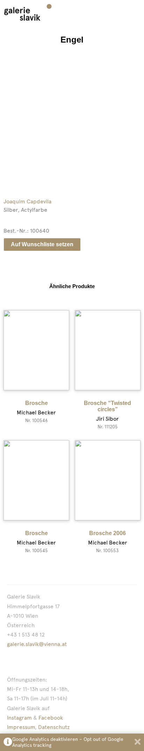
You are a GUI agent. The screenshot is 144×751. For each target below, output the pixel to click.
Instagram (19, 717)
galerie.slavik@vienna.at (37, 644)
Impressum (21, 727)
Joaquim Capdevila (27, 201)
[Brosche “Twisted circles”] (108, 350)
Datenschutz (54, 727)
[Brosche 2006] (108, 480)
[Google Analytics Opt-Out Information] (7, 742)
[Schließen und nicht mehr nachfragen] (138, 742)
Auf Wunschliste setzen (42, 244)
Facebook (50, 717)
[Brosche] (36, 350)
